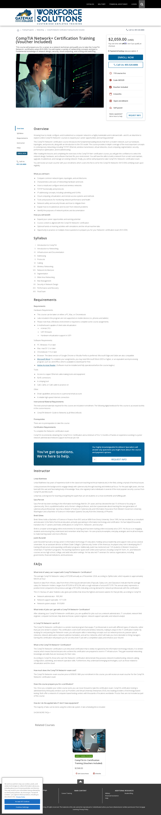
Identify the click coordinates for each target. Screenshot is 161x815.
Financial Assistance (112, 796)
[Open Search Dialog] (142, 4)
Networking (40, 30)
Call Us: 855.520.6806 (135, 30)
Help (106, 798)
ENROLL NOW (126, 57)
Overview (20, 128)
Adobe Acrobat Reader (46, 365)
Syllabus (20, 133)
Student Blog (129, 793)
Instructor (21, 143)
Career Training (67, 793)
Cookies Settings (22, 807)
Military (107, 793)
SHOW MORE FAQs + (42, 712)
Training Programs (28, 30)
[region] (22, 795)
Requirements (22, 138)
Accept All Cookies (22, 801)
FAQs (19, 148)
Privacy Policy (83, 809)
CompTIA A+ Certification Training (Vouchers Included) (88, 762)
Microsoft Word (43, 359)
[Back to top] (80, 790)
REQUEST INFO (135, 115)
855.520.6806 (21, 164)
